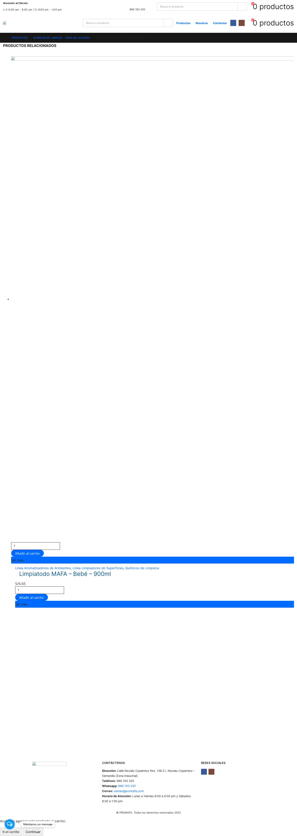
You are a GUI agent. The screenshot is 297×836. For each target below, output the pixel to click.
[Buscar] (242, 6)
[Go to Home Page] (4, 37)
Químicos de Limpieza (142, 568)
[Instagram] (241, 23)
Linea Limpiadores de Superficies (98, 568)
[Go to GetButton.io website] (9, 832)
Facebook (204, 772)
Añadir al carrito (27, 553)
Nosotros (202, 23)
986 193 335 (126, 786)
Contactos (220, 23)
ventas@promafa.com (129, 791)
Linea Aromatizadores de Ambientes (43, 568)
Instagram (211, 772)
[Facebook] (233, 23)
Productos (183, 23)
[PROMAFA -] (12, 22)
